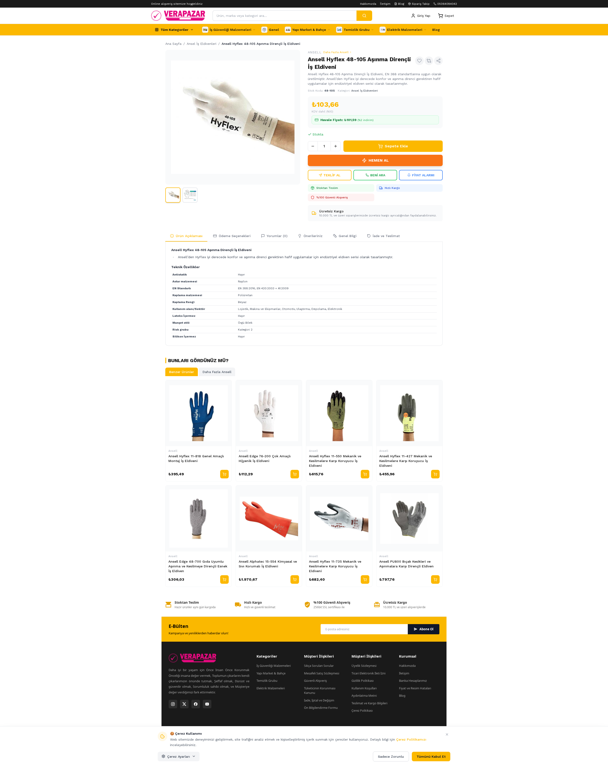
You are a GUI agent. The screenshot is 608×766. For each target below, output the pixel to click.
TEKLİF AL (332, 175)
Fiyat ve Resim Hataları (415, 688)
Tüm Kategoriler (174, 30)
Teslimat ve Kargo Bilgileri (369, 703)
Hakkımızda (368, 3)
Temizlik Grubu (266, 680)
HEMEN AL (379, 160)
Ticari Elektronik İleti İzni (368, 673)
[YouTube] (207, 704)
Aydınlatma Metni (364, 695)
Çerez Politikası (362, 710)
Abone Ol (426, 629)
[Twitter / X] (184, 704)
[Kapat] (447, 734)
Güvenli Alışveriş (315, 680)
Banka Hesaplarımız (413, 680)
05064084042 (447, 3)
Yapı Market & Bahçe (270, 673)
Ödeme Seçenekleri (235, 236)
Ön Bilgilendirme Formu (321, 707)
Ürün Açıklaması (189, 236)
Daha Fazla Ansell (336, 52)
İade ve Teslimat (386, 236)
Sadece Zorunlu (391, 756)
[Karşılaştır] (429, 60)
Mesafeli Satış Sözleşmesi (321, 673)
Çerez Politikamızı (411, 739)
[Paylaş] (438, 60)
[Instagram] (173, 704)
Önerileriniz (313, 236)
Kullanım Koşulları (364, 688)
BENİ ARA (377, 175)
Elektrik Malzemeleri (270, 688)
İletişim (385, 3)
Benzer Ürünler (181, 372)
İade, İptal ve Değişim (319, 700)
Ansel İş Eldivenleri (364, 90)
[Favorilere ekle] (419, 60)
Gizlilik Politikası (363, 680)
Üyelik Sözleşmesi (364, 665)
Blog (401, 3)
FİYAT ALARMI (423, 175)
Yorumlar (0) (277, 236)
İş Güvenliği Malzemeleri (273, 665)
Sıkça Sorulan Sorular (319, 665)
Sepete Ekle (396, 146)
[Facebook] (195, 704)
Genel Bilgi (347, 236)
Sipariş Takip (421, 3)
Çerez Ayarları (178, 756)
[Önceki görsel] (171, 117)
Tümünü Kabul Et (431, 756)
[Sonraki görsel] (294, 117)
